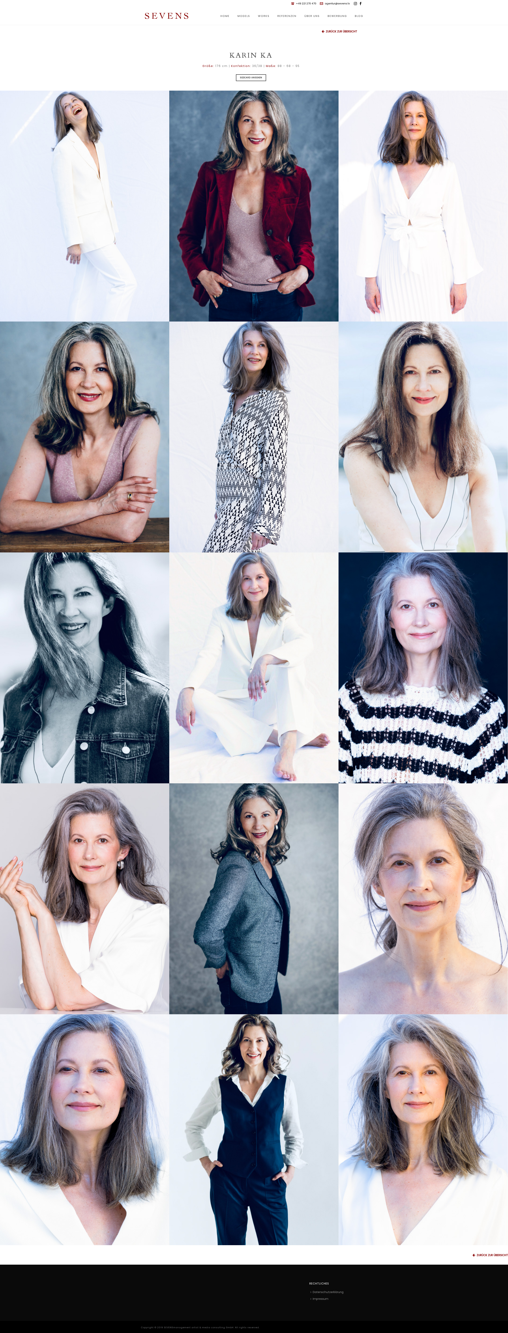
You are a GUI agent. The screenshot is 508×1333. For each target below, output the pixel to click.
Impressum (320, 1299)
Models (244, 16)
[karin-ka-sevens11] (254, 898)
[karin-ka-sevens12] (423, 898)
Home (225, 16)
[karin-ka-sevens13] (254, 1129)
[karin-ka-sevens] (84, 1129)
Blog (359, 16)
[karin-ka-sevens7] (84, 667)
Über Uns (312, 16)
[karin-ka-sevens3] (423, 206)
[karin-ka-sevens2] (254, 206)
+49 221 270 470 (306, 3)
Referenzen (286, 16)
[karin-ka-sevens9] (423, 667)
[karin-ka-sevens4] (84, 437)
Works (263, 16)
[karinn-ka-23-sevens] (423, 1129)
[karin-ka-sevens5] (254, 437)
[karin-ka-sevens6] (423, 437)
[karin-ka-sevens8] (254, 667)
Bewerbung (337, 16)
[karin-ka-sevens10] (84, 898)
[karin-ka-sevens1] (84, 206)
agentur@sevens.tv (337, 3)
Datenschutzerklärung (328, 1292)
